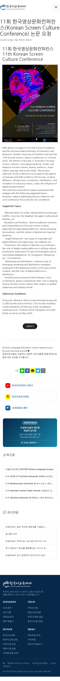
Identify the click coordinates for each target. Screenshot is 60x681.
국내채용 (32, 639)
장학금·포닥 (8, 617)
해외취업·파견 (34, 635)
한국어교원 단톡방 (18, 396)
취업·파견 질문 (34, 612)
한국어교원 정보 (10, 639)
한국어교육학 (9, 635)
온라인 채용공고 (35, 644)
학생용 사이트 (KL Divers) (18, 663)
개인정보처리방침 (39, 663)
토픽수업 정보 (9, 644)
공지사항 (7, 612)
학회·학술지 (8, 621)
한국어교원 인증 (35, 621)
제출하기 (30, 326)
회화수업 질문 (9, 648)
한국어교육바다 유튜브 (22, 385)
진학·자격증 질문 (35, 617)
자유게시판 (33, 608)
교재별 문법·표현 (10, 653)
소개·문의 (7, 608)
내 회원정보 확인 (17, 408)
